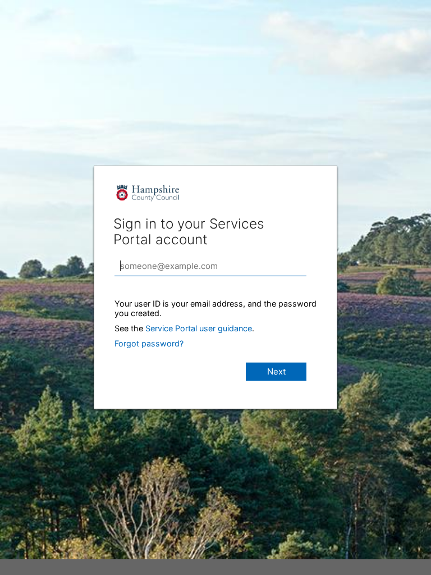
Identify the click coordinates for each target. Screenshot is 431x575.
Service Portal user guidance (198, 328)
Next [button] (276, 371)
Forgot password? (149, 343)
